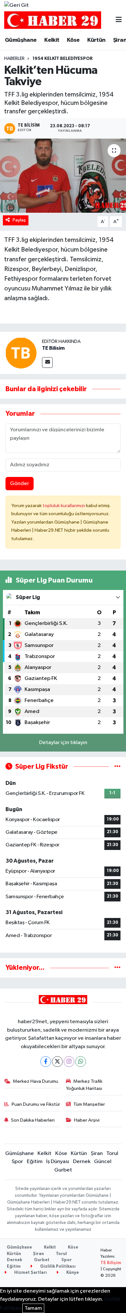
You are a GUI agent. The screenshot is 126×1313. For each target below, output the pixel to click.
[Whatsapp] (80, 1061)
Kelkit (51, 40)
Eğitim (35, 1161)
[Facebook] (45, 1061)
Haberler (14, 58)
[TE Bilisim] (21, 353)
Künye (72, 1273)
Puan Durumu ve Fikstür (36, 1104)
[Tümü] (117, 967)
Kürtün (96, 40)
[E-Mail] (47, 362)
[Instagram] (69, 1061)
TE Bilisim (53, 348)
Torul (112, 1153)
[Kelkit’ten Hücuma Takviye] (63, 176)
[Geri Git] (16, 5)
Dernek (81, 1161)
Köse (73, 40)
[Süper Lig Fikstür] (117, 766)
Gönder (19, 483)
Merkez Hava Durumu (35, 1081)
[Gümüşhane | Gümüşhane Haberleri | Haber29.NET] (52, 20)
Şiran (97, 1153)
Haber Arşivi (87, 1120)
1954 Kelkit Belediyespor (63, 58)
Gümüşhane (21, 40)
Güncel (102, 1161)
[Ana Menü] (119, 20)
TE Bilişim (110, 1263)
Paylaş (19, 220)
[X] (57, 1061)
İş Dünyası (57, 1161)
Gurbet (63, 1170)
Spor (17, 1161)
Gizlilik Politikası (57, 1266)
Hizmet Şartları (30, 1273)
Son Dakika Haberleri (33, 1120)
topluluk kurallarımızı (64, 505)
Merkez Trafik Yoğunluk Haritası (84, 1085)
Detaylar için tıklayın (63, 742)
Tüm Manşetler (89, 1104)
